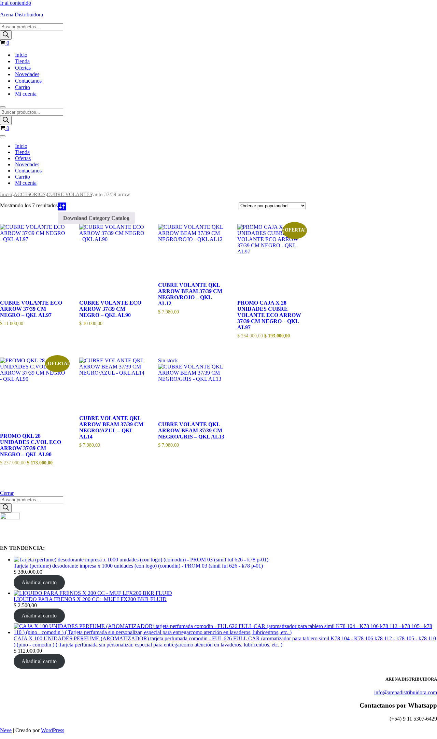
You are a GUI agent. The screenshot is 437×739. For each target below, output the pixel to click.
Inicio (21, 55)
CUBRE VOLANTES (69, 194)
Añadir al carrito (39, 582)
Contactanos (28, 81)
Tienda (22, 61)
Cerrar (7, 493)
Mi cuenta (26, 94)
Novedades (27, 74)
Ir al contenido (15, 3)
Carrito (22, 87)
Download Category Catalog (96, 218)
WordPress (52, 730)
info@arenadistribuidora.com (405, 692)
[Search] (6, 35)
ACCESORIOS (29, 194)
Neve (6, 730)
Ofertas (23, 68)
